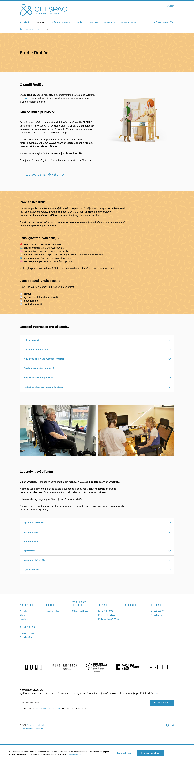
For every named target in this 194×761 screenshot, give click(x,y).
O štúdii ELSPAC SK (28, 633)
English (170, 6)
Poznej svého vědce (106, 615)
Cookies (39, 728)
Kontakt (130, 605)
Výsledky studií (79, 603)
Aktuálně (27, 605)
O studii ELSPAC (158, 611)
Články (22, 615)
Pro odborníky (156, 615)
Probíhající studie (53, 611)
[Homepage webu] (43, 9)
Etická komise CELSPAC (108, 619)
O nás (102, 605)
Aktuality (23, 611)
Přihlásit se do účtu (164, 22)
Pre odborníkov (26, 637)
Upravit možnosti (74, 754)
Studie (51, 605)
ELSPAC (24, 98)
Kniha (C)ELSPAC (105, 611)
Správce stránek (26, 728)
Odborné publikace (80, 611)
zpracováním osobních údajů (48, 708)
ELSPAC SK (27, 627)
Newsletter (24, 619)
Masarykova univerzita (35, 725)
